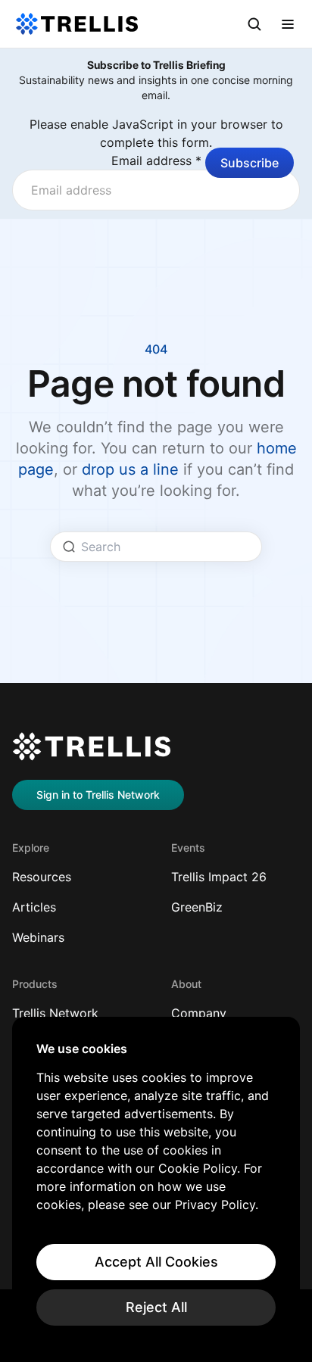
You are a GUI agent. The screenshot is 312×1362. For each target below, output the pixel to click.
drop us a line (130, 469)
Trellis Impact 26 (219, 876)
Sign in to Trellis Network (98, 794)
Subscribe (249, 162)
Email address (156, 160)
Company (198, 1013)
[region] (156, 1183)
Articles (34, 907)
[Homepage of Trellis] (91, 746)
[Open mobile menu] (287, 24)
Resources (41, 876)
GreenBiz (197, 907)
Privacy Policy (215, 1204)
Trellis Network (55, 1013)
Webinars (38, 937)
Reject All (156, 1307)
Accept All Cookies (156, 1262)
